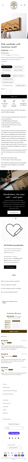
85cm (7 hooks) (18, 70)
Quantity (3, 88)
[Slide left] (10, 41)
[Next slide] (18, 218)
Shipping (8, 54)
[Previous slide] (9, 218)
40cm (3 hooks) (7, 66)
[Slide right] (17, 41)
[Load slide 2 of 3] (14, 218)
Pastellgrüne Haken (8, 79)
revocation (5, 406)
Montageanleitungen (8, 394)
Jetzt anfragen (10, 267)
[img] (4, 340)
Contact (5, 384)
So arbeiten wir (14, 212)
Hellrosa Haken (21, 85)
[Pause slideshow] (26, 218)
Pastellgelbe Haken (8, 86)
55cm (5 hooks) (19, 66)
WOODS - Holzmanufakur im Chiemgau (13, 458)
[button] (2, 5)
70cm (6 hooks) (7, 70)
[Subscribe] (21, 428)
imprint (5, 409)
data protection (7, 403)
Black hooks (6, 75)
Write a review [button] (14, 331)
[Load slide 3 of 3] (16, 218)
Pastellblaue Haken (8, 82)
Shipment (5, 413)
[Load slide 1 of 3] (12, 218)
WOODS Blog (6, 387)
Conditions (5, 400)
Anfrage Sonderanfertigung (10, 390)
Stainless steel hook (18, 75)
